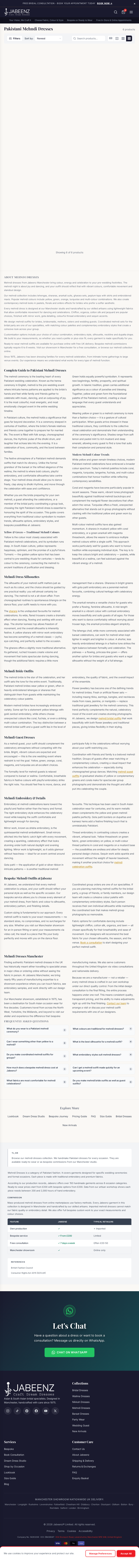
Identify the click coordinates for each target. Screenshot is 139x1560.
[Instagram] (8, 1411)
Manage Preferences (100, 1553)
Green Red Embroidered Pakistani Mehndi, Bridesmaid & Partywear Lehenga (69, 115)
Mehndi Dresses (81, 1407)
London (72, 1508)
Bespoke (9, 1448)
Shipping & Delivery (83, 1460)
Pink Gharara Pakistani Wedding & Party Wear (68, 212)
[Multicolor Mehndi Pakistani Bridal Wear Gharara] (25, 175)
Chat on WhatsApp (72, 1352)
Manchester (10, 1504)
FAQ (93, 1116)
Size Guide (106, 1116)
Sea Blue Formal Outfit (112, 210)
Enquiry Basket (80, 1478)
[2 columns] (117, 38)
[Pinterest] (27, 1411)
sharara (13, 611)
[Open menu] (131, 12)
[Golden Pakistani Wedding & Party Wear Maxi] (25, 75)
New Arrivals (70, 1125)
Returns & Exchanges (84, 1466)
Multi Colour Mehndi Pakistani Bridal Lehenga (114, 111)
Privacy (51, 1531)
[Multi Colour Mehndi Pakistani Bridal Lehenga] (114, 75)
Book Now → (104, 3)
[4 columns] (129, 38)
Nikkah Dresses (81, 1401)
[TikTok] (17, 1411)
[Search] (115, 12)
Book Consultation (14, 1454)
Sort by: (29, 38)
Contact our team (116, 1003)
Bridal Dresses (61, 106)
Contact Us (78, 1448)
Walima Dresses (81, 1396)
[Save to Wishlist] (38, 56)
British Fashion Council (22, 1268)
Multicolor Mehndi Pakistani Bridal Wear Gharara (22, 213)
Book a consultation (91, 942)
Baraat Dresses (62, 206)
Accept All (126, 1553)
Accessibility (86, 1531)
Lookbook (13, 1116)
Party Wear (78, 1419)
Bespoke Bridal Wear (20, 106)
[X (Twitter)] (55, 1411)
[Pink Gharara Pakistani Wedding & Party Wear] (69, 175)
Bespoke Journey (58, 1116)
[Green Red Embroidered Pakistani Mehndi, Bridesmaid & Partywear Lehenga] (69, 75)
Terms (61, 1531)
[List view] (111, 38)
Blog (6, 1484)
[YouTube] (45, 1411)
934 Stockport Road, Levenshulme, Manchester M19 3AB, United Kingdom (89, 1537)
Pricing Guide (79, 1116)
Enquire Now (23, 133)
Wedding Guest (80, 1425)
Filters (16, 38)
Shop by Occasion (14, 1466)
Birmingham (83, 1508)
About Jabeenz (80, 1454)
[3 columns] (123, 38)
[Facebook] (36, 1411)
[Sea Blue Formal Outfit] (114, 175)
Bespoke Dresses (107, 206)
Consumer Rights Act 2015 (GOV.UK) (28, 1273)
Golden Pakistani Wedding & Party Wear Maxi (22, 113)
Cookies (71, 1531)
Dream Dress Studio (34, 1116)
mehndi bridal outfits (109, 718)
